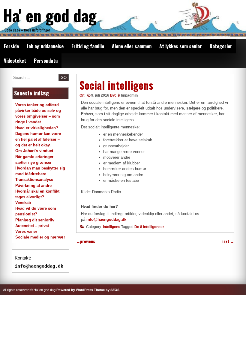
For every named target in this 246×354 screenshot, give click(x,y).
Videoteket (15, 60)
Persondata (46, 60)
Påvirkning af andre (33, 185)
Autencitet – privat (32, 226)
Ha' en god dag (50, 15)
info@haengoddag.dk (106, 219)
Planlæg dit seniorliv (34, 220)
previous (85, 241)
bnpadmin (129, 95)
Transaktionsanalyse (34, 179)
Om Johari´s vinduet (34, 150)
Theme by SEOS (106, 290)
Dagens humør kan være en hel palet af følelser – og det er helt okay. (38, 139)
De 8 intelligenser (149, 227)
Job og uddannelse (45, 46)
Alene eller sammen (132, 46)
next (227, 241)
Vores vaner (26, 231)
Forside (11, 46)
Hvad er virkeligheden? (36, 128)
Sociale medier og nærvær (40, 237)
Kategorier (221, 46)
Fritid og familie (87, 46)
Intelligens (111, 227)
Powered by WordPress (74, 290)
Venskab (23, 202)
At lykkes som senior (180, 46)
